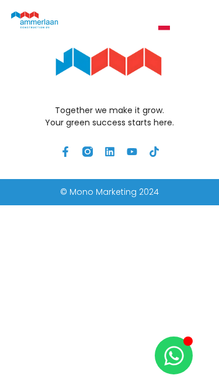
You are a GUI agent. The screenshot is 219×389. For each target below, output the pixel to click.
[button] (195, 26)
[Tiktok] (154, 151)
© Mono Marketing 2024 (109, 192)
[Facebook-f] (65, 151)
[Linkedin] (110, 151)
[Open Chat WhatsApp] (174, 355)
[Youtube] (132, 151)
